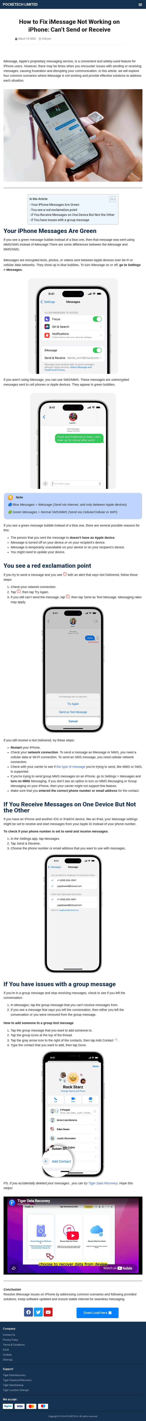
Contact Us (9, 1334)
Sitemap (7, 1359)
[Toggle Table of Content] (111, 199)
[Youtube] (48, 1312)
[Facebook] (28, 1312)
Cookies (7, 1354)
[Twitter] (38, 1312)
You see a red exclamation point (54, 210)
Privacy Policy (10, 1339)
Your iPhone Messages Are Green (55, 204)
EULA (6, 1349)
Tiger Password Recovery (17, 1380)
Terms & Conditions (14, 1344)
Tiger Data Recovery (103, 1183)
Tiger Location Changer (16, 1390)
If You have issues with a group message (60, 220)
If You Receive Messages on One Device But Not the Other (73, 215)
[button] (140, 4)
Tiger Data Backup (13, 1385)
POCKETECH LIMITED (20, 4)
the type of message (70, 767)
